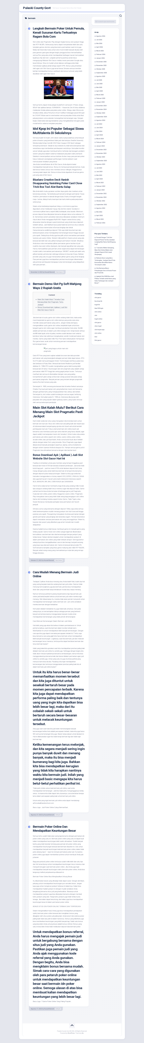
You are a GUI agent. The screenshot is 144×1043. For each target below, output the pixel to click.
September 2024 (101, 116)
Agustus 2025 (100, 76)
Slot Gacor (59, 272)
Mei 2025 (99, 87)
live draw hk (98, 301)
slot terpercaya (99, 329)
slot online (98, 312)
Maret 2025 (100, 94)
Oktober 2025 (100, 69)
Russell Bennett (50, 272)
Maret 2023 (100, 182)
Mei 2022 (99, 212)
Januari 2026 (100, 58)
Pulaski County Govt (37, 8)
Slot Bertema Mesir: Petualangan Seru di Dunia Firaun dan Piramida (105, 270)
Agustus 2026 (100, 36)
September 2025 (101, 73)
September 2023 (101, 160)
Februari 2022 (100, 223)
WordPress (71, 1033)
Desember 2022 (101, 193)
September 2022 (101, 204)
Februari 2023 (100, 186)
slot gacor (98, 297)
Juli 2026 (99, 40)
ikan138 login (99, 308)
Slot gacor (98, 340)
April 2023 (99, 179)
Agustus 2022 (100, 208)
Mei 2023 (99, 175)
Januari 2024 (100, 146)
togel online (98, 319)
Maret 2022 (100, 219)
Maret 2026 (100, 51)
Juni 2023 (99, 171)
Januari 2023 (100, 190)
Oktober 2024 (100, 113)
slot (96, 315)
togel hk (97, 304)
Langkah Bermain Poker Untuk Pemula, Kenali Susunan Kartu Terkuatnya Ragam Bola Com (58, 32)
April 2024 (99, 135)
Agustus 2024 (100, 120)
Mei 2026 (99, 43)
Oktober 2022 (100, 201)
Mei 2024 (99, 131)
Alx (83, 1033)
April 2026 (99, 47)
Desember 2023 (101, 149)
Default (58, 815)
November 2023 (101, 153)
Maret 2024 (100, 138)
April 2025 (99, 91)
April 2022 (99, 215)
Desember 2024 (101, 105)
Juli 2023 (99, 168)
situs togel (98, 326)
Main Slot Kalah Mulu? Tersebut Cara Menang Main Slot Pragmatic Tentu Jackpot (51, 302)
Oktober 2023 (100, 157)
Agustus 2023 (100, 164)
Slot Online (58, 560)
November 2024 (101, 109)
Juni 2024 (99, 127)
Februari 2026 (100, 54)
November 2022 (101, 197)
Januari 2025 (100, 102)
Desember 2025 (101, 61)
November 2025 (101, 65)
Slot (96, 337)
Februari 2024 (100, 142)
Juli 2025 (99, 80)
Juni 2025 (99, 83)
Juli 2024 (99, 124)
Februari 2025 (100, 98)
